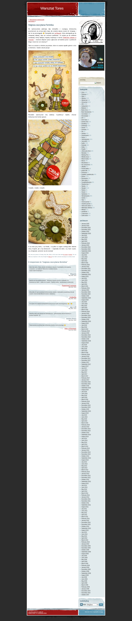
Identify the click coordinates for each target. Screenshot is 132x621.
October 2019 (85, 319)
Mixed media (85, 159)
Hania (83, 137)
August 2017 (85, 366)
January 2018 (85, 356)
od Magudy (58, 33)
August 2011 (84, 507)
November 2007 (86, 592)
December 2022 (86, 247)
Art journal (65, 254)
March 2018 (84, 352)
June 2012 (84, 487)
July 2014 (84, 438)
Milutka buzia (85, 157)
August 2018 (85, 342)
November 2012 (86, 477)
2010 (82, 92)
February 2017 (85, 378)
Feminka (70, 254)
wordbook (84, 211)
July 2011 (84, 508)
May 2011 (84, 512)
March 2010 (84, 540)
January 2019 (85, 333)
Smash (83, 192)
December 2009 (86, 546)
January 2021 (85, 290)
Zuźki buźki (84, 215)
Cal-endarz (84, 114)
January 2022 (85, 266)
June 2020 (84, 303)
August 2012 (85, 483)
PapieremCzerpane (69, 285)
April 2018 (84, 350)
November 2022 (86, 249)
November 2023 (86, 229)
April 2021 (84, 284)
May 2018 (84, 348)
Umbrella (73, 297)
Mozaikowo (84, 162)
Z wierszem (84, 213)
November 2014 (86, 430)
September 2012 (86, 481)
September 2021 (86, 274)
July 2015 (84, 415)
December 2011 (85, 499)
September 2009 (86, 551)
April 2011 (84, 514)
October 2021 (85, 272)
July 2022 (84, 255)
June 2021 (84, 280)
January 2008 (85, 589)
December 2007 (86, 591)
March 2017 (84, 376)
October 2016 (85, 385)
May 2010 (84, 536)
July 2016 (84, 391)
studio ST (40, 611)
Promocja (84, 172)
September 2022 (86, 251)
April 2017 (84, 374)
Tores (101, 611)
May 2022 (84, 259)
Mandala (83, 153)
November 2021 (86, 270)
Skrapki (83, 188)
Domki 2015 (84, 121)
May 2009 (84, 559)
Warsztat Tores (51, 8)
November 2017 (86, 360)
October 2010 (85, 526)
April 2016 (84, 397)
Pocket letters (85, 168)
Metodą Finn (84, 155)
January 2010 (85, 544)
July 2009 (84, 555)
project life (84, 170)
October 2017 (85, 362)
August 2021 (85, 276)
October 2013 (85, 456)
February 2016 (85, 401)
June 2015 (84, 417)
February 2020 (85, 311)
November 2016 (86, 384)
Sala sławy (84, 180)
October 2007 (85, 594)
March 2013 (84, 469)
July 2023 (84, 235)
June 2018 (84, 346)
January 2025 (85, 223)
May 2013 (84, 466)
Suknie (83, 198)
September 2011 (86, 505)
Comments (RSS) (42, 613)
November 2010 (86, 524)
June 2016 (84, 393)
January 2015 (85, 426)
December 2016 (86, 382)
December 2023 (86, 227)
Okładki (83, 166)
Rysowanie (84, 178)
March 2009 (84, 563)
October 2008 (85, 571)
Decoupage (84, 116)
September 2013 (86, 458)
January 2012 (85, 497)
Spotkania (84, 194)
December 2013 (86, 452)
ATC (82, 104)
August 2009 (85, 553)
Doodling (84, 123)
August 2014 (85, 436)
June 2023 (84, 237)
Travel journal (85, 201)
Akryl (82, 96)
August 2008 (85, 575)
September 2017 (86, 364)
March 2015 (84, 423)
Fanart (83, 127)
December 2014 (86, 428)
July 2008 (84, 577)
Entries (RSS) (31, 613)
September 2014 (86, 434)
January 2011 (85, 520)
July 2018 (84, 344)
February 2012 (85, 495)
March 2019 (84, 329)
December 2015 (86, 405)
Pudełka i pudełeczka (87, 174)
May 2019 (84, 327)
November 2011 (85, 501)
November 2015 (86, 407)
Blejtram (83, 108)
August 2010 (85, 530)
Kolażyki (83, 145)
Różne (83, 176)
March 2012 (84, 493)
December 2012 (86, 475)
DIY (82, 118)
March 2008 (84, 585)
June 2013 (84, 464)
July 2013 (84, 462)
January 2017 (85, 380)
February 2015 (85, 425)
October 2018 (85, 339)
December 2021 (86, 268)
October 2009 (85, 549)
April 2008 (84, 583)
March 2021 (84, 286)
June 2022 (84, 257)
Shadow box (84, 184)
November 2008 (86, 569)
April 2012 (84, 491)
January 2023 (85, 245)
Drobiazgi (84, 125)
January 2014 (85, 450)
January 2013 (85, 473)
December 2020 (86, 292)
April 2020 (84, 307)
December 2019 (86, 315)
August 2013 (85, 460)
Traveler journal (85, 203)
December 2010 (86, 522)
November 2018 (86, 337)
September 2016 (86, 387)
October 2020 (85, 296)
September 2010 (86, 528)
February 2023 (85, 243)
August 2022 (85, 253)
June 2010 (84, 534)
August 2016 (85, 389)
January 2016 (85, 403)
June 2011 (84, 510)
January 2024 (85, 225)
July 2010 (84, 532)
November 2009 (86, 548)
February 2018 (85, 354)
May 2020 (84, 305)
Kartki (83, 143)
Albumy (83, 98)
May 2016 (84, 395)
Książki (83, 149)
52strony (83, 94)
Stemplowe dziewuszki (37, 19)
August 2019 (85, 323)
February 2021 (85, 288)
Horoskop (31, 21)
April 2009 (84, 561)
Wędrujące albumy (86, 207)
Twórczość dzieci (86, 205)
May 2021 (84, 282)
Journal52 (84, 141)
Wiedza (83, 209)
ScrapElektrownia (86, 182)
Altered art (84, 100)
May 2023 (84, 239)
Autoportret (84, 106)
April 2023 (84, 241)
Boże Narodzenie (86, 112)
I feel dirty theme (32, 611)
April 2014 (84, 444)
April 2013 (84, 467)
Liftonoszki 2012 (86, 151)
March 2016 (84, 399)
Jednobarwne (85, 139)
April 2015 (84, 421)
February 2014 (85, 448)
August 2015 (85, 413)
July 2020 (84, 301)
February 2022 (85, 264)
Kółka (83, 147)
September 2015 (86, 411)
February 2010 (85, 542)
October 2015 (85, 409)
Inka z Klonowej (70, 328)
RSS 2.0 (50, 256)
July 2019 (84, 325)
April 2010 (84, 538)
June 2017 (84, 370)
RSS (84, 604)
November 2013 (86, 454)
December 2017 (86, 358)
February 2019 (85, 331)
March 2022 (84, 262)
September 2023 (86, 233)
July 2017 (84, 368)
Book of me (84, 110)
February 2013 (85, 471)
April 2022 (84, 260)
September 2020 (86, 298)
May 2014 (84, 442)
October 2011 (85, 503)
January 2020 (85, 313)
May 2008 (84, 581)
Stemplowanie (85, 196)
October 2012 (85, 479)
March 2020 (84, 309)
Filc (82, 131)
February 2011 (85, 518)
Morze (83, 160)
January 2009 (85, 567)
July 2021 (84, 278)
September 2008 (86, 573)
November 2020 (86, 294)
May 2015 (84, 419)
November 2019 (86, 317)
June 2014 (84, 440)
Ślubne (83, 190)
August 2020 (85, 300)
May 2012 (84, 489)
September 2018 (86, 341)
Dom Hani (84, 119)
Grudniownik (85, 135)
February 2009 (85, 565)
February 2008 (85, 587)
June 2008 (84, 579)
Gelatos (83, 133)
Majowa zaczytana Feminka (41, 25)
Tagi (82, 200)
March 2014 (84, 446)
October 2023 (85, 231)
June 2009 (84, 557)
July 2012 (84, 485)
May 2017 (84, 372)
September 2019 (86, 321)
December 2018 (86, 335)
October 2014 (85, 432)
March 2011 (84, 516)
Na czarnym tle (85, 164)
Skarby (83, 186)
